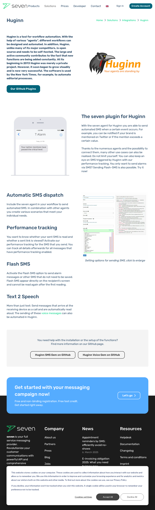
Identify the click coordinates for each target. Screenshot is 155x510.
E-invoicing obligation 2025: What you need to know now (95, 462)
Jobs (48, 463)
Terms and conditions (133, 457)
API (20, 459)
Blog (47, 457)
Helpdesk (125, 437)
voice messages (51, 313)
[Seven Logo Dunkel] (15, 6)
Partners (50, 444)
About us (50, 437)
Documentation (130, 444)
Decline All (132, 497)
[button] (41, 6)
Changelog (127, 450)
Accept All (108, 497)
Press (48, 450)
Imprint (124, 463)
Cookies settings (83, 497)
